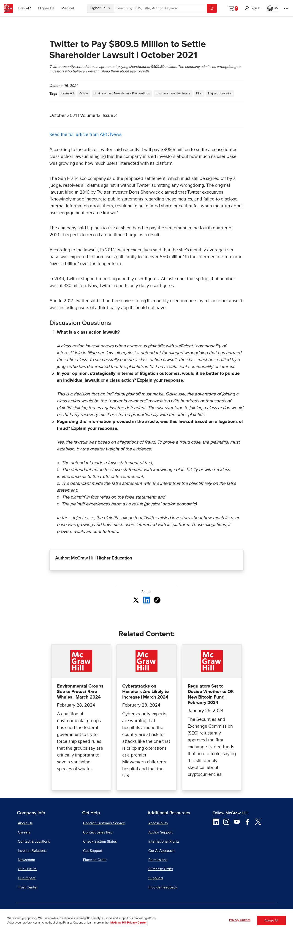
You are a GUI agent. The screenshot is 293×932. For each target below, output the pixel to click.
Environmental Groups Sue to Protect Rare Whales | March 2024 (80, 691)
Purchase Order (160, 869)
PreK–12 (24, 8)
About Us (25, 823)
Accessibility (158, 823)
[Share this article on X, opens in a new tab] (136, 600)
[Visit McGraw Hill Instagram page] (226, 821)
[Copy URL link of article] (157, 600)
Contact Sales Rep (97, 832)
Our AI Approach (161, 851)
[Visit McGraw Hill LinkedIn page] (216, 821)
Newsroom (26, 860)
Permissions (157, 860)
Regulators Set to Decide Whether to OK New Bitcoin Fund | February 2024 (211, 694)
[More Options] (286, 8)
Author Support (160, 832)
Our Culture (27, 869)
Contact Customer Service (104, 823)
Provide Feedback (162, 887)
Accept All (271, 920)
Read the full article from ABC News (85, 134)
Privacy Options (239, 920)
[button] (252, 8)
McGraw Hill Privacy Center (128, 922)
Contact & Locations (34, 841)
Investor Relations (32, 851)
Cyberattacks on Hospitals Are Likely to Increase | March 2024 (145, 691)
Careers (24, 832)
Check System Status (100, 841)
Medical (67, 8)
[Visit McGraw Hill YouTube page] (237, 821)
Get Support (92, 851)
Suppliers (155, 878)
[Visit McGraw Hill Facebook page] (247, 821)
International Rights (163, 841)
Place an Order (95, 860)
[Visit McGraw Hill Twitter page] (258, 821)
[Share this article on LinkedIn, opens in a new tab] (146, 600)
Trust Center (28, 887)
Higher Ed (46, 8)
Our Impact (26, 878)
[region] (146, 920)
